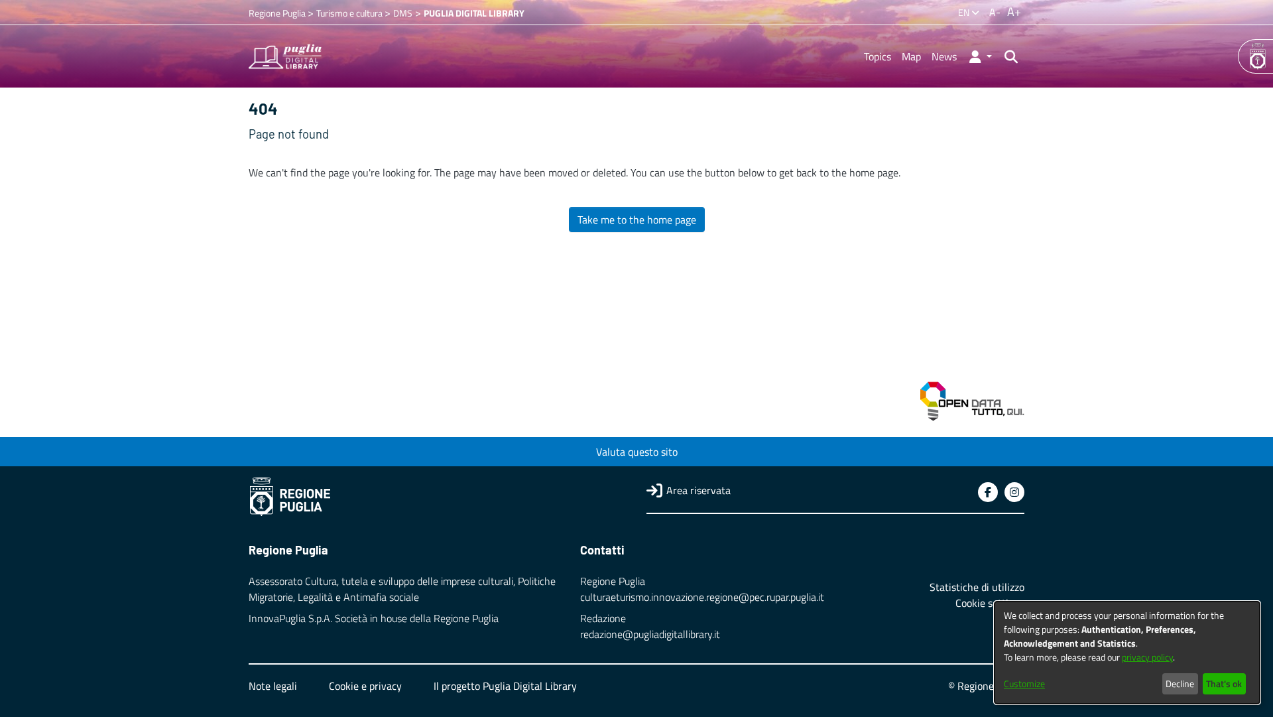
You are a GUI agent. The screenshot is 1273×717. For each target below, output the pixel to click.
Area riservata (698, 490)
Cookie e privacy (365, 686)
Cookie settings (989, 603)
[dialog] (1127, 653)
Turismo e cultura (350, 13)
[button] (979, 56)
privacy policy (1147, 657)
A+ (1014, 12)
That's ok (1224, 683)
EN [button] (964, 12)
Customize (1024, 683)
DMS (402, 13)
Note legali (273, 686)
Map (911, 56)
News (944, 56)
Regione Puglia (278, 13)
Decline (1180, 683)
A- (994, 12)
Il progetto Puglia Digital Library (505, 686)
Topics (877, 56)
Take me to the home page (636, 220)
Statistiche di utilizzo (977, 587)
